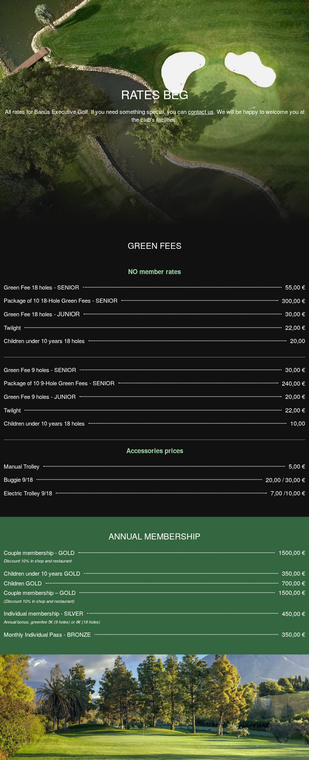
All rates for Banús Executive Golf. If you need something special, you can (96, 111)
